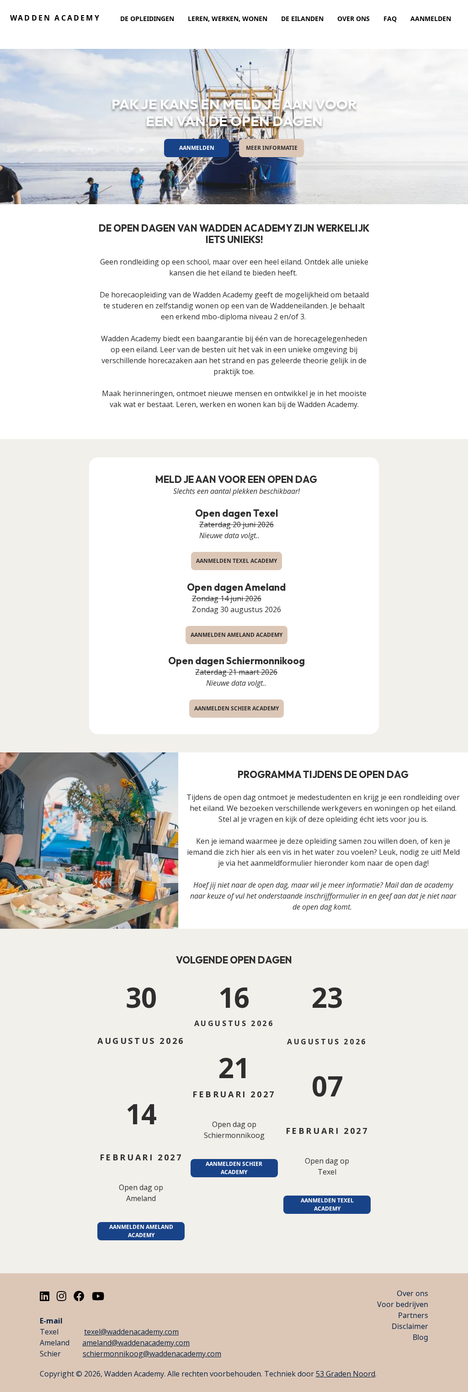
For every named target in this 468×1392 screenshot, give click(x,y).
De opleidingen (147, 18)
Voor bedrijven (402, 1304)
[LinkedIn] (44, 1295)
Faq (390, 18)
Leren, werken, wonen (227, 18)
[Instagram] (61, 1295)
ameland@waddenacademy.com (136, 1343)
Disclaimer (410, 1326)
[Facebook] (79, 1295)
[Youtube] (98, 1295)
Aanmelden (430, 18)
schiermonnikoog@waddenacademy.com (152, 1354)
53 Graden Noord (345, 1374)
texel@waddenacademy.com (131, 1332)
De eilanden (302, 18)
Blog (420, 1337)
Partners (413, 1315)
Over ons (353, 18)
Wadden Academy (55, 18)
